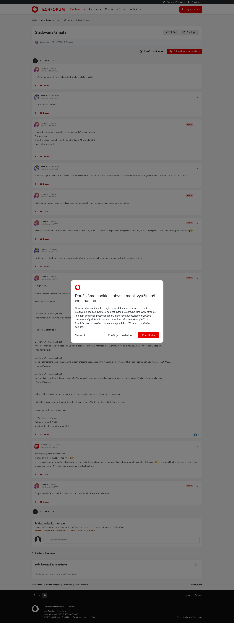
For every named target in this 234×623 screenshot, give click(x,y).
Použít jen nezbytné (120, 335)
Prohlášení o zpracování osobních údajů (96, 323)
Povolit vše (148, 335)
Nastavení (80, 335)
